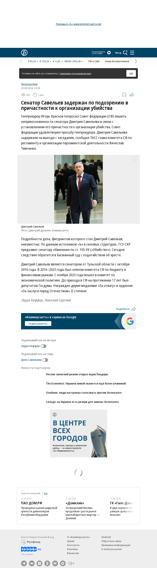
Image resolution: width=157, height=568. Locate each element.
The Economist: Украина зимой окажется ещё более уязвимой (86, 383)
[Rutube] (55, 563)
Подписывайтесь (38, 323)
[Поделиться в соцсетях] (131, 94)
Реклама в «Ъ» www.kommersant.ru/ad (78, 24)
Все (45, 493)
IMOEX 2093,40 (73, 61)
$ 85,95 (32, 61)
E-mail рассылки (111, 549)
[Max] (63, 563)
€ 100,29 (44, 61)
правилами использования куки (75, 73)
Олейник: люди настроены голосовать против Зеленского (84, 392)
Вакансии (73, 553)
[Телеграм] (24, 563)
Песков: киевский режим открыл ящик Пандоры (77, 374)
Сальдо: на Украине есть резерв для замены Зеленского (82, 402)
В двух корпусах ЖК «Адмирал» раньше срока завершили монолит (128, 511)
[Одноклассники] (47, 563)
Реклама (72, 549)
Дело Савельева (31, 360)
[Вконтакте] (32, 563)
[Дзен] (39, 563)
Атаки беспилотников (117, 61)
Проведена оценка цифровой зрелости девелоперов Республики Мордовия (39, 511)
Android (106, 537)
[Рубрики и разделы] (132, 52)
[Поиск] (125, 52)
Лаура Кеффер (30, 346)
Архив (70, 541)
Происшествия (29, 84)
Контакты (73, 545)
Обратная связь (111, 541)
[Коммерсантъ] (24, 52)
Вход (118, 52)
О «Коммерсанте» (78, 537)
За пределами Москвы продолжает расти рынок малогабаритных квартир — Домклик (83, 513)
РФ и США (93, 61)
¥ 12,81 (57, 61)
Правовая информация (115, 545)
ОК (131, 73)
